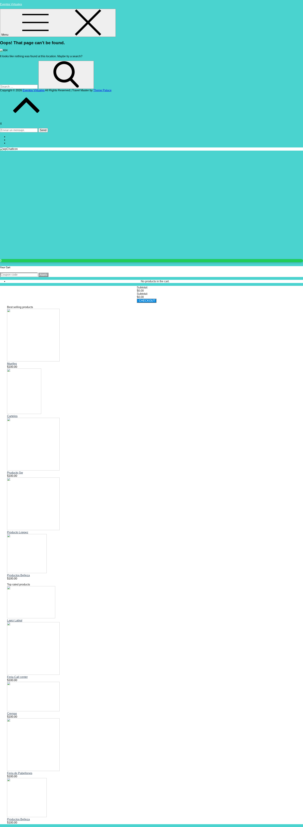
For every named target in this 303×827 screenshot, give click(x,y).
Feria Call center (17, 677)
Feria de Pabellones (19, 773)
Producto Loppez (17, 532)
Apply (43, 274)
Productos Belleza (18, 575)
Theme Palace (102, 90)
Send (43, 130)
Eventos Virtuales (11, 4)
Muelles (12, 363)
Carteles (12, 416)
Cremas (12, 713)
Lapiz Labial (14, 620)
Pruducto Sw (15, 472)
